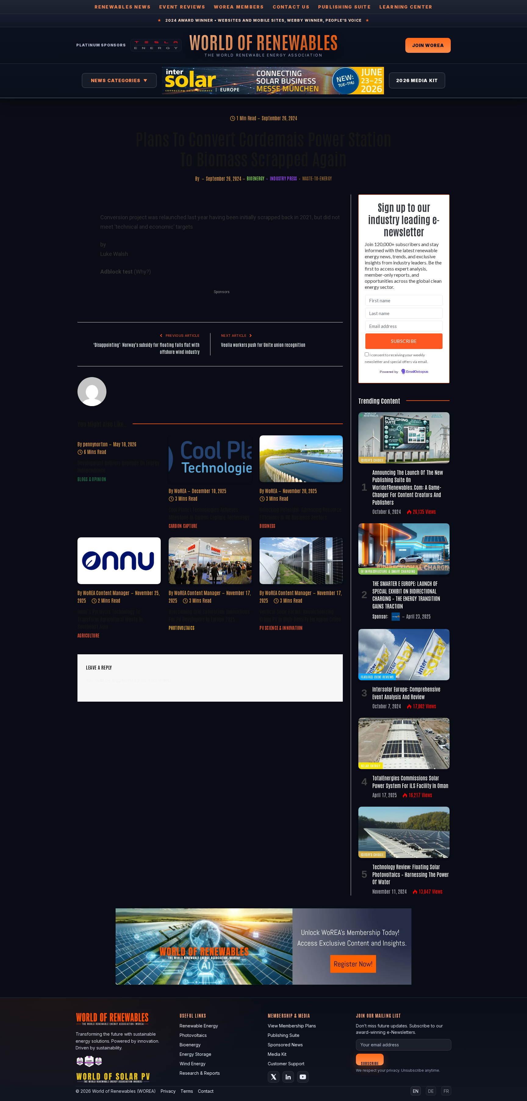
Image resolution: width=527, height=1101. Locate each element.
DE (431, 1091)
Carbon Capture (183, 526)
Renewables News (123, 6)
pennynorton (95, 444)
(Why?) (142, 271)
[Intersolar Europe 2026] (273, 80)
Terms (187, 1091)
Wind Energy (193, 1063)
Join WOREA (428, 45)
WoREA (180, 491)
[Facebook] (83, 224)
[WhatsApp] (83, 294)
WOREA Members (239, 6)
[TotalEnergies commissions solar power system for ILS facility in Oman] (404, 743)
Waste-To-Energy (317, 178)
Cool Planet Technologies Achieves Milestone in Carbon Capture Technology (209, 513)
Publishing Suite (344, 6)
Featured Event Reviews (377, 676)
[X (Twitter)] (273, 1077)
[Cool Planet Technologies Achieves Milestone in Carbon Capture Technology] (210, 458)
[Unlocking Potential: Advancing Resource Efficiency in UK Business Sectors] (301, 458)
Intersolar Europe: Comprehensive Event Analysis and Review (406, 692)
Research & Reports (200, 1073)
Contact (205, 1091)
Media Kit (277, 1054)
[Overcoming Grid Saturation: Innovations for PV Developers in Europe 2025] (210, 560)
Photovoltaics (182, 627)
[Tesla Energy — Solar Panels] (156, 45)
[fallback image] (263, 946)
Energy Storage (195, 1054)
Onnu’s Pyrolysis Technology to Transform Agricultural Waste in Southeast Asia (110, 619)
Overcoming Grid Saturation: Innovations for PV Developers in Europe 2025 (209, 615)
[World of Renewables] (89, 1062)
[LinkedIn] (83, 252)
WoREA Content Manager (106, 593)
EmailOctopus (417, 371)
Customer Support (286, 1063)
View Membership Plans (292, 1025)
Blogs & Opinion (91, 479)
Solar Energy (370, 765)
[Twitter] (83, 238)
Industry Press (283, 178)
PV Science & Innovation (281, 627)
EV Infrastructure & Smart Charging (388, 571)
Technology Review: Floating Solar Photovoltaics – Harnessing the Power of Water (410, 874)
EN (415, 1091)
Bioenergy (256, 178)
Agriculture (88, 635)
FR (446, 1091)
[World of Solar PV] (113, 1079)
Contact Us (291, 6)
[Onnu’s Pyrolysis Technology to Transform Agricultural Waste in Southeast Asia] (119, 560)
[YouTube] (303, 1077)
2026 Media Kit (417, 80)
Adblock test (116, 271)
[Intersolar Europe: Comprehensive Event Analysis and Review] (404, 654)
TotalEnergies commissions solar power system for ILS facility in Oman (410, 781)
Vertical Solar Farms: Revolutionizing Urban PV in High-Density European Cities (300, 615)
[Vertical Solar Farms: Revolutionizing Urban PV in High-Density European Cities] (301, 560)
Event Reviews (182, 6)
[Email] (83, 280)
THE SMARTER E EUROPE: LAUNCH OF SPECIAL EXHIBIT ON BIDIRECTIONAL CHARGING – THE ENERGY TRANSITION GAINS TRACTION (406, 594)
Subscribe (370, 1063)
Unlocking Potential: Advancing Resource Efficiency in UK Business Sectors (301, 513)
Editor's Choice (372, 460)
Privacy (168, 1091)
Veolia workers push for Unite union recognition (263, 344)
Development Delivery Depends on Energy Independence (118, 466)
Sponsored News (285, 1044)
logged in (121, 680)
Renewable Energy (199, 1025)
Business (267, 526)
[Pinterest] (83, 266)
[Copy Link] (83, 322)
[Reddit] (83, 308)
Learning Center (406, 6)
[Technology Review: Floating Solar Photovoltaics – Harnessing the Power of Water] (404, 832)
